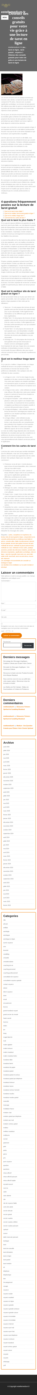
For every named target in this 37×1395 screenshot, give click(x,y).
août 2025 (6, 792)
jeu (24, 47)
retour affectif (7, 1173)
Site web (3, 617)
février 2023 (7, 905)
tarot (4, 1244)
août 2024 (6, 837)
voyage (5, 1286)
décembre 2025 (8, 777)
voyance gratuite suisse (10, 1312)
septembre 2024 (8, 833)
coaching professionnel (10, 973)
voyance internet (8, 1324)
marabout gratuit (8, 1071)
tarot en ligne (13, 50)
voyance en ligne (8, 1301)
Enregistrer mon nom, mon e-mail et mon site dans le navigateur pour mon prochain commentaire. (17, 627)
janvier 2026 (7, 773)
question (6, 1165)
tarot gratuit (6, 1259)
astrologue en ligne (9, 939)
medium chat (7, 1112)
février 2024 (7, 860)
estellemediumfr (8, 707)
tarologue (6, 1241)
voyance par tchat (8, 1331)
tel (4, 1267)
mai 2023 (6, 894)
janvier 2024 (7, 863)
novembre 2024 (8, 826)
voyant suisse (7, 1350)
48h (4, 920)
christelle (6, 958)
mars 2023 (6, 901)
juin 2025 (6, 799)
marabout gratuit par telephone (12, 1078)
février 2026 (7, 769)
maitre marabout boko (10, 1056)
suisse (5, 1233)
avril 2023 (6, 898)
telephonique (7, 1275)
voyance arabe (8, 1293)
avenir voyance (8, 943)
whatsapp (6, 1361)
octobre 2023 (7, 875)
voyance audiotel (8, 1297)
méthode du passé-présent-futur (23, 545)
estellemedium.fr (13, 12)
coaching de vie (8, 965)
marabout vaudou (8, 1093)
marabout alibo (7, 1060)
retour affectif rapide (9, 1180)
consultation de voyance (10, 977)
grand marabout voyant (10, 1010)
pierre (5, 1154)
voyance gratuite (8, 1305)
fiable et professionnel (22, 541)
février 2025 (7, 814)
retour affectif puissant (10, 1176)
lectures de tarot (28, 543)
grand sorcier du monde (10, 1014)
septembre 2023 (8, 879)
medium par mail (8, 1120)
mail (4, 1041)
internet (31, 541)
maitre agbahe (7, 1044)
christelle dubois (8, 961)
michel (5, 1139)
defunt (5, 988)
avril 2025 (6, 807)
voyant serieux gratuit (10, 1346)
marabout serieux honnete (11, 1090)
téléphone (6, 1271)
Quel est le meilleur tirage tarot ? (14, 215)
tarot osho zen (21, 554)
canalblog (6, 954)
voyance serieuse (8, 1339)
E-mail (3, 610)
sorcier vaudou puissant (10, 1226)
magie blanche (7, 1037)
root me (5, 1188)
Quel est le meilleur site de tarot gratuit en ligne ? (19, 213)
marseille (6, 1101)
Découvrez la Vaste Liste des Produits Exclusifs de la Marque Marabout (18, 674)
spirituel (5, 1229)
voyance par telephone (10, 1335)
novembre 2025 (8, 780)
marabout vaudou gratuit (10, 1097)
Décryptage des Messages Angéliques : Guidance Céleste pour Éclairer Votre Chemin (17, 662)
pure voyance (7, 1161)
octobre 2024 (7, 830)
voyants (5, 1358)
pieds (5, 1150)
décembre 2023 (8, 867)
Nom (3, 603)
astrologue (6, 935)
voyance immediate (9, 1316)
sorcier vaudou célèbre (10, 1222)
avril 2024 (6, 852)
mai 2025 (6, 803)
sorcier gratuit (7, 1214)
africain (5, 924)
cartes (10, 535)
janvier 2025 (7, 818)
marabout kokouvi (8, 1082)
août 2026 (6, 747)
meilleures (6, 1135)
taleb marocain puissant (10, 1237)
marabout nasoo (8, 1086)
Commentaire (6, 581)
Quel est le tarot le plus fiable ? (13, 211)
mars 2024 (6, 856)
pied (4, 1146)
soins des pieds (8, 1207)
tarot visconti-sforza (22, 556)
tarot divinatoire (8, 1252)
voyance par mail (8, 1327)
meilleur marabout (8, 1131)
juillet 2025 (6, 796)
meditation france (8, 1109)
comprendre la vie (29, 537)
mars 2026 (6, 765)
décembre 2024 (8, 822)
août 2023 (6, 882)
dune (4, 995)
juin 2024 (6, 845)
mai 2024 (6, 848)
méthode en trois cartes (20, 547)
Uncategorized (7, 1282)
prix (4, 1158)
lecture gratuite (5, 543)
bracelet (5, 950)
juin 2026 (6, 754)
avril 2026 (6, 762)
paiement (6, 1143)
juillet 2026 (6, 750)
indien (5, 1026)
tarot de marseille (11, 554)
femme (5, 1007)
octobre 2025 (7, 784)
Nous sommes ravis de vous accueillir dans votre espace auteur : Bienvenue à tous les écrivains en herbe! (16, 681)
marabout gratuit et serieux (11, 1075)
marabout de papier (9, 1067)
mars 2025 (6, 811)
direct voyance (7, 992)
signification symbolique (22, 552)
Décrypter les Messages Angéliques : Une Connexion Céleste (16, 668)
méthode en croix (6, 547)
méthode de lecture (7, 545)
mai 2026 (6, 758)
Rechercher (7, 641)
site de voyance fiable (10, 1203)
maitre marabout (8, 1052)
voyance (18, 52)
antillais (5, 927)
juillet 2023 (6, 886)
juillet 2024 (6, 841)
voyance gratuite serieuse (11, 1309)
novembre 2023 (8, 871)
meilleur (5, 1127)
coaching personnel (9, 969)
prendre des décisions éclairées (17, 550)
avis (4, 946)
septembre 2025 (8, 788)
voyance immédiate (9, 1320)
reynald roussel (8, 1184)
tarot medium (7, 1263)
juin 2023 (6, 890)
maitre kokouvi (7, 1048)
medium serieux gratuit (10, 1124)
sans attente (7, 1195)
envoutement (7, 1003)
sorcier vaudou (8, 1218)
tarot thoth (12, 556)
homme (5, 1022)
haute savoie (7, 1018)
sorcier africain (7, 1210)
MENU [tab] (5, 17)
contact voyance (8, 984)
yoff (4, 1365)
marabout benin (8, 1063)
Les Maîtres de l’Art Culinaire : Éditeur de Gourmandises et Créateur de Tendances (16, 688)
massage (6, 1105)
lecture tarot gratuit (16, 543)
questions (6, 1169)
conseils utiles (10, 541)
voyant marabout (8, 1343)
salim (5, 1192)
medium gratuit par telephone (12, 1116)
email (5, 999)
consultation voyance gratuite (12, 980)
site (4, 1199)
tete (4, 1278)
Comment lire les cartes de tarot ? (14, 217)
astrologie (6, 931)
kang (4, 1033)
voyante (5, 1354)
